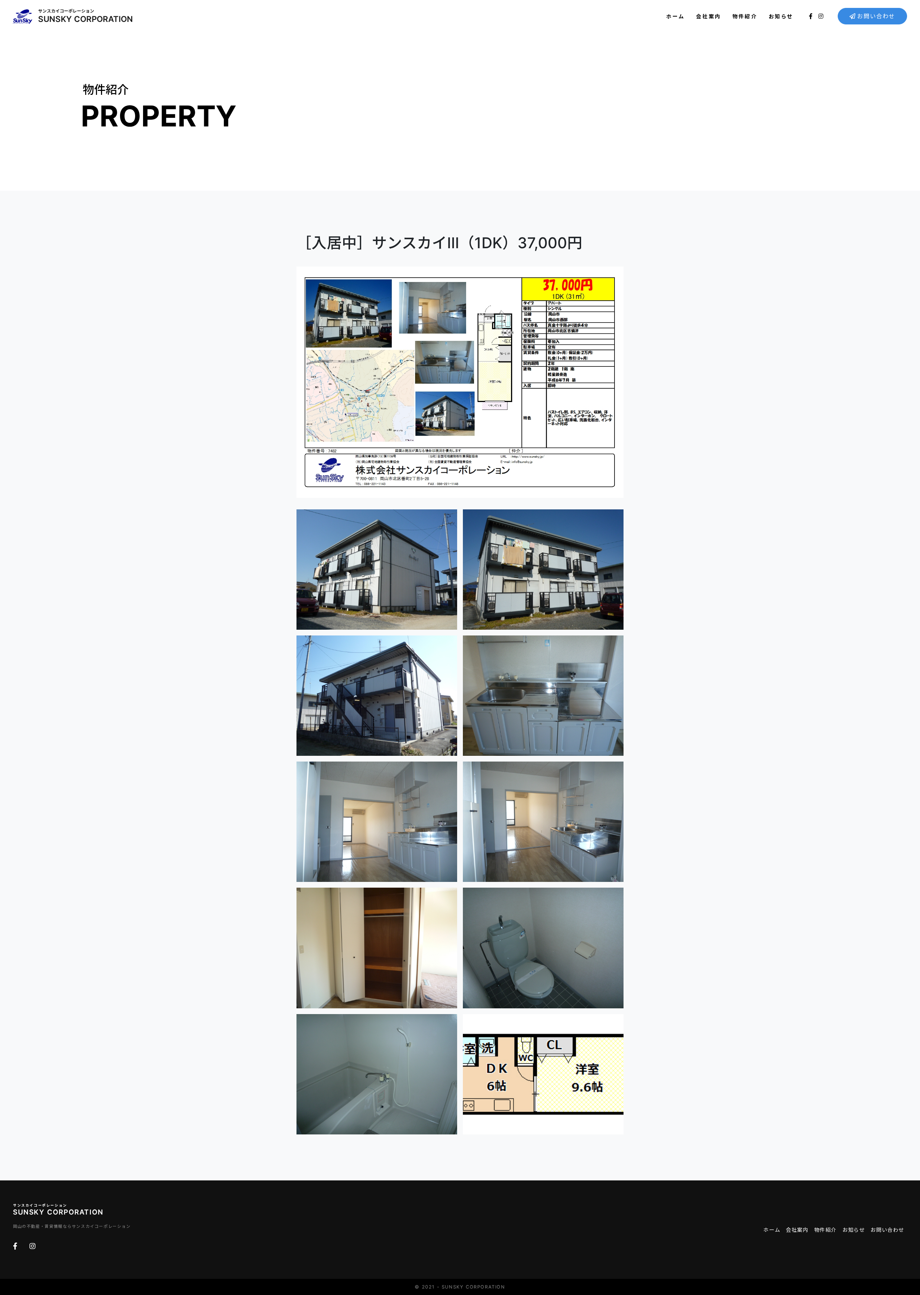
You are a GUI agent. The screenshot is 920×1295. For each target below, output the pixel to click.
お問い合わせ (876, 16)
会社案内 (708, 16)
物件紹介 (744, 16)
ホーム (675, 16)
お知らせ (781, 16)
